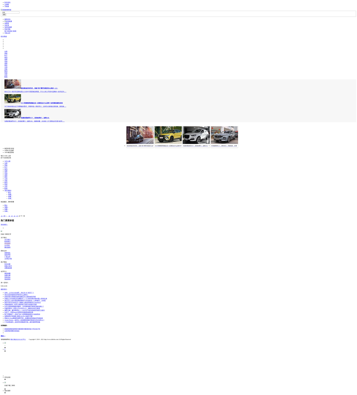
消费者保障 (8, 268)
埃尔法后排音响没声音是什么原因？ (16, 294)
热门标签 (13, 31)
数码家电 (13, 329)
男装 (5, 53)
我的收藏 (7, 273)
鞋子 (5, 55)
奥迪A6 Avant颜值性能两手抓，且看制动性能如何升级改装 (23, 318)
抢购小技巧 (8, 266)
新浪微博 (7, 243)
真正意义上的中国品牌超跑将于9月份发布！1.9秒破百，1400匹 (25, 300)
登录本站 (7, 277)
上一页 (3, 216)
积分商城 (4, 36)
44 (14, 216)
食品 (17, 331)
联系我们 (7, 241)
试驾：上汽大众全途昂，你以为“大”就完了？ (19, 292)
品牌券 (6, 23)
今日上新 (7, 161)
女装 (5, 51)
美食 (5, 69)
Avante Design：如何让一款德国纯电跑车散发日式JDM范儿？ (24, 320)
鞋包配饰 (19, 329)
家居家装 (7, 329)
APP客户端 (8, 258)
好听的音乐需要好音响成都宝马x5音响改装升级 (20, 296)
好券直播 (9, 21)
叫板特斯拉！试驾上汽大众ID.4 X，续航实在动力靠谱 (22, 308)
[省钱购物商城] (6, 10)
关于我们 (7, 239)
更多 (3, 336)
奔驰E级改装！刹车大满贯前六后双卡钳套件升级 (20, 304)
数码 (5, 71)
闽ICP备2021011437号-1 (18, 339)
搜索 (4, 14)
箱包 (5, 57)
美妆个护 (31, 329)
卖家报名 (7, 253)
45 (17, 216)
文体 (5, 67)
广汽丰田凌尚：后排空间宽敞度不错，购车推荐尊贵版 (22, 322)
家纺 (5, 65)
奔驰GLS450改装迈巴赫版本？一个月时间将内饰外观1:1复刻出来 (25, 298)
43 (12, 216)
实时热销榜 (8, 27)
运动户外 (37, 329)
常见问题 (7, 264)
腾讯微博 (7, 247)
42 (9, 216)
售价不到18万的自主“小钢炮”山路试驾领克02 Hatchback (22, 302)
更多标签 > (4, 224)
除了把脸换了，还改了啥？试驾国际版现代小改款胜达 (22, 314)
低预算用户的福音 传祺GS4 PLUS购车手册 (18, 316)
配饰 (5, 77)
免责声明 (7, 255)
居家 (5, 63)
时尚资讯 (7, 2)
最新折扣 (7, 19)
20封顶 (6, 25)
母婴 (5, 59)
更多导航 (7, 29)
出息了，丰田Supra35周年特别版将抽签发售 (18, 312)
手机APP (7, 33)
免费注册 (7, 275)
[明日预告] (7, 190)
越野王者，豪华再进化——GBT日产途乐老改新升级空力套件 (24, 310)
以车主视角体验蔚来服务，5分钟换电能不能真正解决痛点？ (24, 306)
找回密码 (7, 279)
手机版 (6, 6)
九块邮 (6, 4)
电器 (5, 73)
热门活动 (7, 31)
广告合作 (7, 256)
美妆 (5, 61)
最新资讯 (4, 289)
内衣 (5, 75)
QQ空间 (7, 245)
